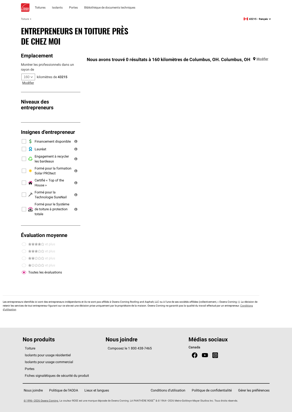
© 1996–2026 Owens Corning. (41, 400)
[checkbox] (24, 272)
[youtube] (205, 355)
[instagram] (215, 355)
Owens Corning (25, 7)
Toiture (25, 18)
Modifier (28, 83)
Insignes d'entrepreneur (48, 132)
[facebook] (195, 355)
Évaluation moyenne (44, 235)
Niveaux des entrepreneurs (37, 104)
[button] (75, 141)
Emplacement (37, 55)
